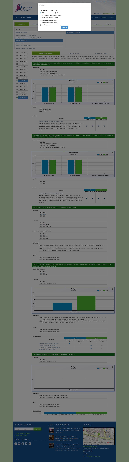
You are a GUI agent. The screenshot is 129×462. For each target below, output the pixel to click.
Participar (64, 27)
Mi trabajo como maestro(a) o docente (51, 13)
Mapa (113, 1)
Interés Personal (46, 25)
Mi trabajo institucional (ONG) (49, 20)
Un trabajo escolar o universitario (50, 17)
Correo (107, 1)
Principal (99, 1)
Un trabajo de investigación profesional (51, 15)
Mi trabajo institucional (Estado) (50, 22)
